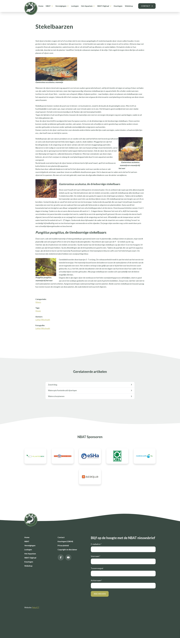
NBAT (48, 6)
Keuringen (118, 6)
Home (40, 6)
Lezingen (75, 6)
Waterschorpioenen (56, 396)
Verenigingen (60, 6)
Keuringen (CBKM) (65, 541)
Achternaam (96, 580)
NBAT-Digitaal (103, 6)
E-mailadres (96, 544)
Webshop (129, 6)
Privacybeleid (63, 545)
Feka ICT (35, 607)
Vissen (38, 311)
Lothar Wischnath (42, 320)
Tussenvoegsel (97, 568)
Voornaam (95, 556)
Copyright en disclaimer (67, 549)
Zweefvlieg (52, 385)
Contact (145, 6)
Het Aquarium (86, 6)
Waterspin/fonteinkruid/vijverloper (62, 390)
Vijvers (38, 302)
